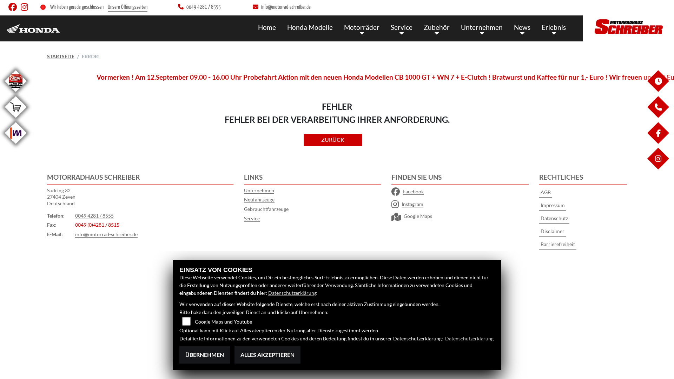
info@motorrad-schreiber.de (106, 234)
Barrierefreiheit (558, 244)
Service (401, 27)
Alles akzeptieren (267, 354)
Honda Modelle (310, 27)
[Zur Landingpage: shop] (16, 119)
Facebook (413, 191)
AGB (546, 192)
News (522, 27)
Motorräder (361, 27)
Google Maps (418, 216)
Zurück (332, 139)
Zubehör (437, 27)
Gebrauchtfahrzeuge (266, 209)
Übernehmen (204, 354)
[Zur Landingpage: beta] (16, 93)
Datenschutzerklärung (292, 293)
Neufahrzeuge (259, 199)
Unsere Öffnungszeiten (127, 7)
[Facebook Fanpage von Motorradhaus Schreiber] (14, 8)
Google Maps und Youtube (223, 322)
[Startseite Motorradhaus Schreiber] (628, 26)
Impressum (553, 205)
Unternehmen (482, 27)
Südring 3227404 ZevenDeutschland (61, 196)
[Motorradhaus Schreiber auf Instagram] (26, 8)
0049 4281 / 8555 (94, 216)
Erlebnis (554, 27)
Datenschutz (554, 218)
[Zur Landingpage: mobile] (16, 145)
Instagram (412, 204)
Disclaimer (552, 231)
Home (267, 27)
